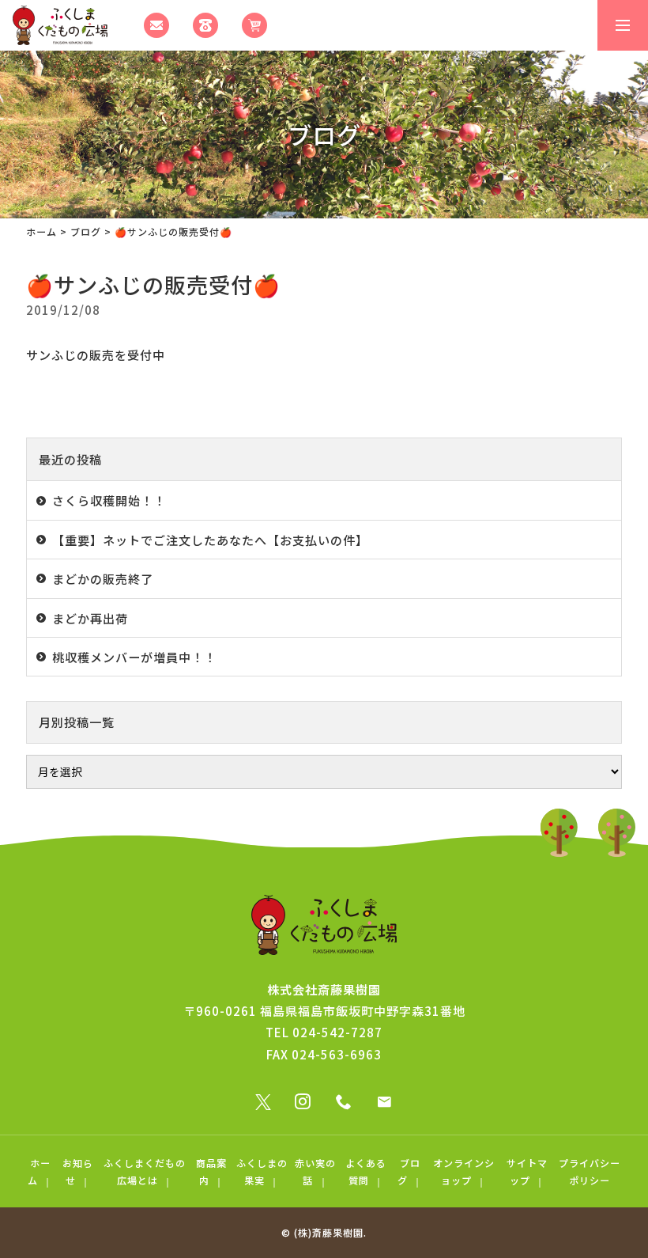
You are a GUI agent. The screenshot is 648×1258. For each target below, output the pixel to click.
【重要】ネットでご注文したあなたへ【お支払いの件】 (210, 539)
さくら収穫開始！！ (109, 500)
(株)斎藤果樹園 (329, 1232)
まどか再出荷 (90, 618)
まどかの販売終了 (102, 578)
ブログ (85, 231)
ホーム (41, 231)
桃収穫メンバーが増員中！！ (134, 656)
